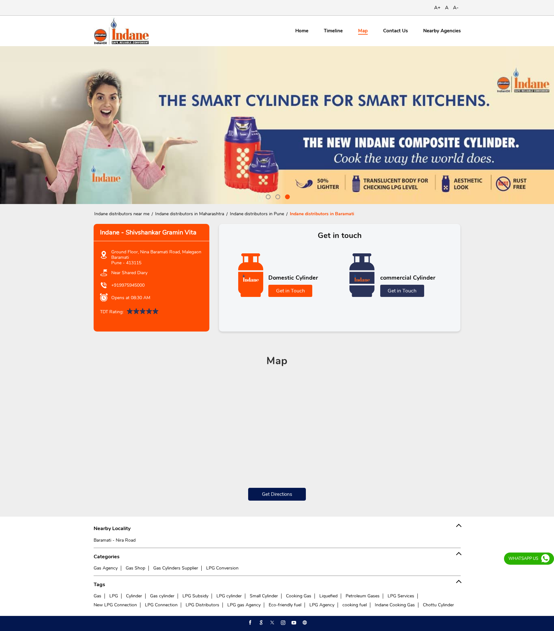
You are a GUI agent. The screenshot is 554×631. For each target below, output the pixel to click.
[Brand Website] (304, 622)
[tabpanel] (277, 125)
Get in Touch (290, 290)
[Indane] (121, 31)
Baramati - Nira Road (115, 540)
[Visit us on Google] (260, 622)
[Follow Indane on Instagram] (282, 622)
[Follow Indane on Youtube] (293, 622)
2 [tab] (277, 196)
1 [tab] (267, 196)
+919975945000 (128, 285)
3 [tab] (286, 196)
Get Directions (277, 494)
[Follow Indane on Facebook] (250, 622)
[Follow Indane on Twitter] (271, 622)
